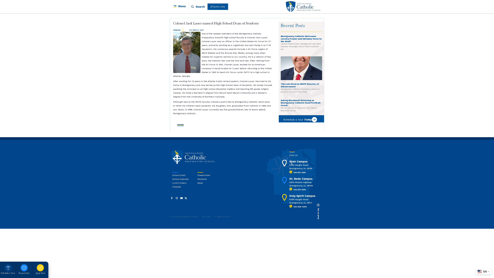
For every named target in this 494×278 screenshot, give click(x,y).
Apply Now (40, 273)
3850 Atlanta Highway (300, 182)
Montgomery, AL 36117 (300, 203)
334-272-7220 (299, 172)
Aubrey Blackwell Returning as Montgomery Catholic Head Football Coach (300, 103)
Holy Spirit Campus (302, 195)
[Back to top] (318, 205)
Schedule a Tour (8, 273)
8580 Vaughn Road (298, 199)
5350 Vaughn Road (298, 165)
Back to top (318, 213)
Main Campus (298, 161)
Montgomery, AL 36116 (300, 168)
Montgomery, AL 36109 (301, 185)
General (177, 30)
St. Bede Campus (300, 178)
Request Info (24, 273)
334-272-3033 (299, 190)
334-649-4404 (300, 207)
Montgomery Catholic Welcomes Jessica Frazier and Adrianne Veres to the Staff (301, 39)
